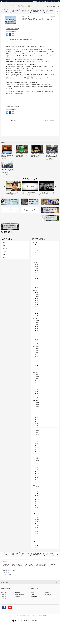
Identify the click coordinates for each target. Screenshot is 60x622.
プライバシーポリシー (32, 616)
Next (55, 186)
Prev (4, 186)
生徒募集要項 (9, 49)
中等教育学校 (5, 248)
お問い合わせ (45, 1)
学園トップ (3, 592)
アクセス (36, 1)
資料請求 (54, 1)
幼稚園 (4, 242)
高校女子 (4, 254)
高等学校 (4, 251)
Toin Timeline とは (53, 6)
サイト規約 (16, 616)
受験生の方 (17, 592)
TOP (58, 582)
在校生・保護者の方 (19, 594)
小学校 (4, 245)
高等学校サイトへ (12, 128)
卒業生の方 (17, 596)
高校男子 (4, 257)
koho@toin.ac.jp (9, 572)
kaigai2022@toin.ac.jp (26, 59)
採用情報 (40, 616)
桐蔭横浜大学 (48, 594)
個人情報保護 (23, 616)
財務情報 (45, 616)
